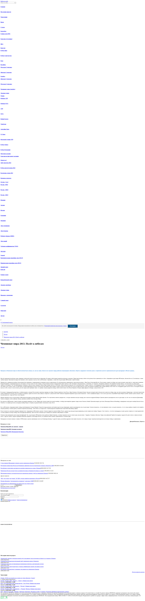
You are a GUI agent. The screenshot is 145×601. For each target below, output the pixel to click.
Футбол (3, 182)
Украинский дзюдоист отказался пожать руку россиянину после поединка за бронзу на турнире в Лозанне (28, 558)
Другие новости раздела (138, 572)
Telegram (16, 591)
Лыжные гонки (5, 93)
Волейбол (3, 64)
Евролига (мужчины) (6, 39)
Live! (7, 182)
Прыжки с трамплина (7, 295)
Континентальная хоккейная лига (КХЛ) (12, 258)
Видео (2, 22)
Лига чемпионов (5, 225)
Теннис (2, 96)
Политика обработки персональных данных (57, 591)
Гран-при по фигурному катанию (10, 156)
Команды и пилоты (6, 178)
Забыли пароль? (12, 500)
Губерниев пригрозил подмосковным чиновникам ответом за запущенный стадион (22, 564)
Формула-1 (4, 160)
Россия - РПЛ (4, 184)
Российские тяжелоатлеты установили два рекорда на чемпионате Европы (20, 569)
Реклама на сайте (35, 591)
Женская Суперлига (6, 72)
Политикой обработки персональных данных (55, 325)
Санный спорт (5, 300)
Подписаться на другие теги (8, 488)
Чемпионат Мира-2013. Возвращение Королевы (12, 431)
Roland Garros (4, 119)
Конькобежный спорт (6, 279)
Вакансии (22, 591)
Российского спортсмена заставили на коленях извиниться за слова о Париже (21, 468)
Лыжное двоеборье (6, 285)
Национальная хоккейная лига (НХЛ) (11, 263)
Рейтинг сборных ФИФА (7, 236)
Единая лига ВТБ (5, 33)
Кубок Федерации (5, 149)
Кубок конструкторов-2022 (8, 168)
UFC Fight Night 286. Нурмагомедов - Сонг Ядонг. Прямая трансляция (22, 583)
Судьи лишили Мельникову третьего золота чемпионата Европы (17, 463)
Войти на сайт (4, 1)
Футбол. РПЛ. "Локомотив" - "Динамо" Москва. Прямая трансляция (22, 589)
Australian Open (5, 129)
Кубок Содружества (6, 55)
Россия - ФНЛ (4, 189)
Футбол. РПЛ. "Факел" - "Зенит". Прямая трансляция (19, 580)
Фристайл (3, 310)
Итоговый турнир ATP (7, 139)
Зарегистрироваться (22, 500)
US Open (3, 134)
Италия (3, 210)
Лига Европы (4, 231)
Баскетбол (3, 31)
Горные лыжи (4, 274)
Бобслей (3, 269)
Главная (3, 6)
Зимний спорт (4, 267)
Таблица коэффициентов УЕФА (9, 246)
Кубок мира (4, 50)
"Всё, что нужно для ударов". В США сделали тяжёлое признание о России (20, 478)
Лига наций (4, 241)
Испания (3, 200)
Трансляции (4, 17)
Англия (3, 205)
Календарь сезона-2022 (7, 173)
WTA (2, 113)
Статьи (3, 27)
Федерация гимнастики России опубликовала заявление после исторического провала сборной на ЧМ (27, 465)
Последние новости (6, 12)
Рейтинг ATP (4, 98)
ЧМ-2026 (3, 251)
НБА (2, 44)
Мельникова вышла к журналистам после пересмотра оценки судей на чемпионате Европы (24, 473)
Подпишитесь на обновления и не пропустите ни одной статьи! (17, 483)
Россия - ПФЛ (4, 195)
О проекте (43, 591)
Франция (3, 220)
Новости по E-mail (8, 591)
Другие (2, 315)
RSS (2, 591)
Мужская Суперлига (6, 67)
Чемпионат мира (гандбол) (8, 89)
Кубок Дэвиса (4, 144)
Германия (3, 215)
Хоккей (3, 255)
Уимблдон (3, 124)
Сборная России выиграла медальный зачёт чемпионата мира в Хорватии (20, 561)
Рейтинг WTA (4, 103)
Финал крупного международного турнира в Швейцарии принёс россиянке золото (22, 566)
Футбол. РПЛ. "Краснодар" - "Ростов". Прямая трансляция (20, 586)
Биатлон (3, 48)
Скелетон (3, 305)
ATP (2, 108)
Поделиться (4, 435)
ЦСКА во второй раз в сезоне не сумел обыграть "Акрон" (20, 578)
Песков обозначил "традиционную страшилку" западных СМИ (17, 481)
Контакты (27, 591)
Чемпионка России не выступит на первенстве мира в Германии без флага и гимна (22, 470)
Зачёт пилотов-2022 (6, 162)
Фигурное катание (6, 153)
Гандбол (3, 76)
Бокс (2, 60)
